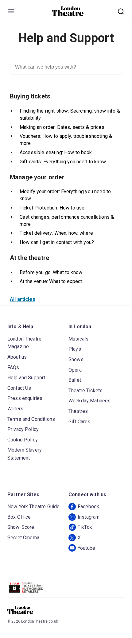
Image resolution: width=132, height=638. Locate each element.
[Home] (67, 11)
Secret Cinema (23, 537)
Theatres (78, 411)
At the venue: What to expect (51, 281)
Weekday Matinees (89, 401)
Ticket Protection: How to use (52, 208)
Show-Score (20, 527)
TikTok (85, 527)
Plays (74, 349)
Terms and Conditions (31, 419)
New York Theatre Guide (33, 506)
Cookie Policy (22, 440)
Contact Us (19, 388)
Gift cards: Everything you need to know (63, 162)
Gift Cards (79, 422)
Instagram (88, 517)
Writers (15, 409)
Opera (75, 370)
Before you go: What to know (51, 272)
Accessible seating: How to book (56, 152)
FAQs (13, 367)
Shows (75, 359)
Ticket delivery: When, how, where (56, 233)
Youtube (86, 548)
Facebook (88, 506)
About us (17, 357)
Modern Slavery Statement (24, 454)
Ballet (74, 380)
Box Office (19, 517)
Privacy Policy (23, 429)
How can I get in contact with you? (57, 242)
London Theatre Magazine (24, 343)
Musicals (78, 339)
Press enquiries (24, 398)
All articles (22, 299)
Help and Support (26, 378)
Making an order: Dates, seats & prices (62, 127)
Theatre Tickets (85, 390)
